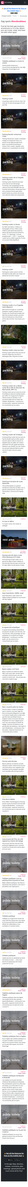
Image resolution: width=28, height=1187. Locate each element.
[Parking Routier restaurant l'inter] (14, 118)
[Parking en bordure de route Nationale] (14, 466)
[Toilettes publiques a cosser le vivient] (14, 45)
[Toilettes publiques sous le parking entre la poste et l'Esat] (14, 863)
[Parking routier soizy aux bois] (14, 334)
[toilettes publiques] (14, 940)
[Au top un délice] (14, 507)
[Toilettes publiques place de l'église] (14, 977)
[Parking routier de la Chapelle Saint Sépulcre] (14, 162)
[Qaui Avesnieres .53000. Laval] (14, 579)
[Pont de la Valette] (14, 785)
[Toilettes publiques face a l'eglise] (14, 1020)
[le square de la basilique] (14, 613)
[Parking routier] (14, 83)
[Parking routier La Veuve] (14, 209)
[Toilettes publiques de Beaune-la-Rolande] (14, 1060)
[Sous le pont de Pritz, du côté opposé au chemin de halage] (14, 825)
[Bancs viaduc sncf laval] (14, 655)
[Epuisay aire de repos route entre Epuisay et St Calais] (14, 539)
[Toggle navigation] (25, 2)
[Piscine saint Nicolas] (14, 745)
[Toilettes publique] (14, 900)
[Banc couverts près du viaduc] (14, 693)
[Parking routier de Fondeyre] (14, 419)
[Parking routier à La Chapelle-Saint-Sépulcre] (14, 289)
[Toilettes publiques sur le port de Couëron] (14, 1114)
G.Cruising (8, 2)
